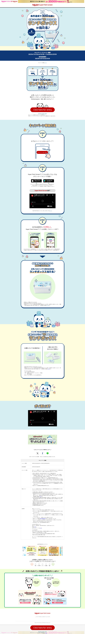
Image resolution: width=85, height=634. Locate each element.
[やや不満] (39, 564)
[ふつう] (42, 564)
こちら (46, 62)
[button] (42, 109)
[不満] (35, 564)
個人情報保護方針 (43, 518)
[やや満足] (46, 564)
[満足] (49, 564)
